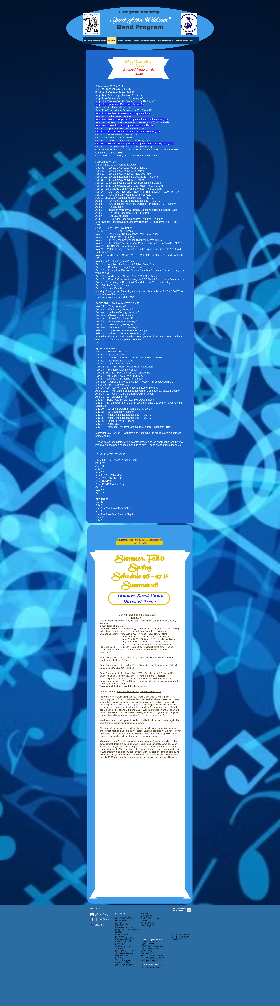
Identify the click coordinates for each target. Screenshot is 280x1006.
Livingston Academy (139, 12)
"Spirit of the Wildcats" (139, 20)
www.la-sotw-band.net (128, 691)
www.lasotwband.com (150, 691)
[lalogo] (92, 914)
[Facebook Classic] (92, 924)
